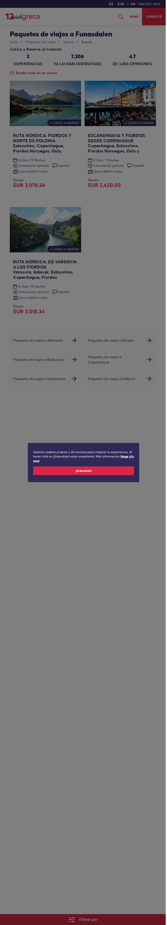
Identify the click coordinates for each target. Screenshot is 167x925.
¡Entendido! (83, 471)
